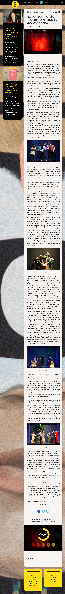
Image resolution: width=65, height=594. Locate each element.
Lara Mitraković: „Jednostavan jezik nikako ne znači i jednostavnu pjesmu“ (11, 32)
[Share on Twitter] (43, 512)
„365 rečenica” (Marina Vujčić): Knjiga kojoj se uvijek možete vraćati (11, 88)
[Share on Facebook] (38, 512)
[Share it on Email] (47, 512)
